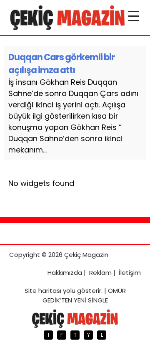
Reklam (100, 272)
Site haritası (43, 290)
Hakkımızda (65, 272)
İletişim (130, 272)
